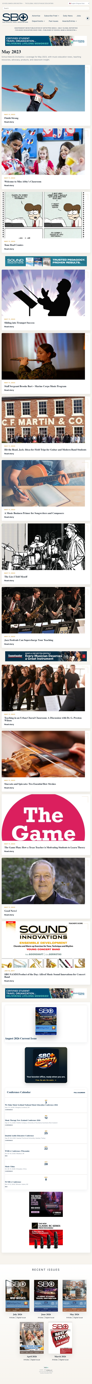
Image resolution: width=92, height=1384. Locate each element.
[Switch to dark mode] (88, 18)
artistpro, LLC (49, 1370)
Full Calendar (79, 1092)
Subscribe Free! (50, 16)
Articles (12, 1317)
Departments (37, 21)
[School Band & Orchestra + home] (14, 18)
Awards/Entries (68, 21)
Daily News (68, 16)
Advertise (36, 16)
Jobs (79, 16)
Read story (9, 122)
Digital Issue (21, 1317)
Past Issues (53, 21)
